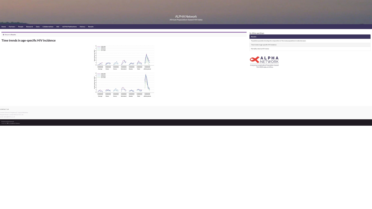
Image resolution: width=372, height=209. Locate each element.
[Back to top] (367, 204)
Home (3, 26)
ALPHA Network (186, 16)
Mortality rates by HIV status (260, 49)
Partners (12, 26)
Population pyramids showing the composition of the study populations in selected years (278, 41)
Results (91, 26)
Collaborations (48, 26)
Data (38, 26)
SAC (57, 26)
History (82, 26)
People (20, 26)
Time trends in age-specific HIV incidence (263, 45)
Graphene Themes (15, 123)
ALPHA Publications (69, 26)
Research (29, 26)
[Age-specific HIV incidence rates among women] (124, 85)
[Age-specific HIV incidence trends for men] (124, 57)
